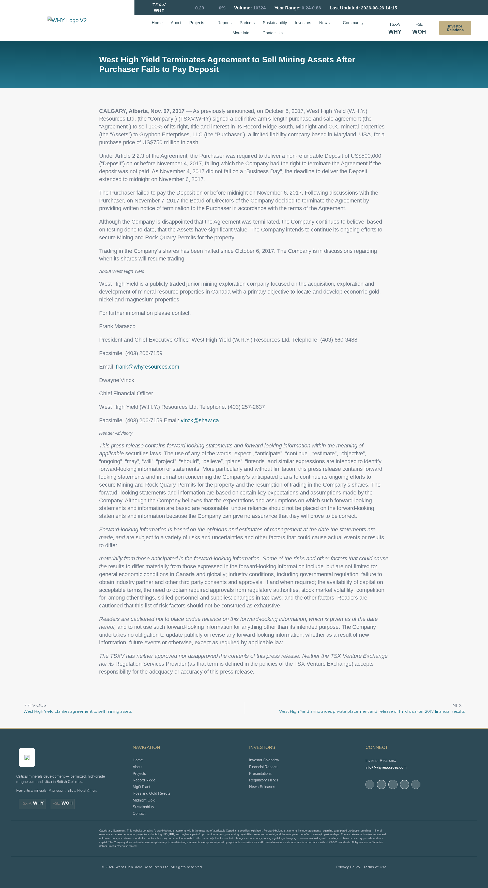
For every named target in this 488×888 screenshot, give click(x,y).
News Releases (262, 786)
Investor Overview (264, 760)
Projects (139, 773)
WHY (32, 803)
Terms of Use (374, 867)
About (137, 767)
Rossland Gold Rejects (152, 793)
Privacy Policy (348, 867)
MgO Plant (141, 786)
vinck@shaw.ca (200, 420)
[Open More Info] (252, 33)
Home (138, 760)
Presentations (260, 773)
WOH (63, 803)
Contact (139, 813)
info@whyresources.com (386, 767)
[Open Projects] (207, 23)
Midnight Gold (144, 800)
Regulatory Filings (263, 780)
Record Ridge (144, 780)
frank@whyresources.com (147, 366)
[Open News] (333, 23)
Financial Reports (263, 767)
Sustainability (143, 807)
